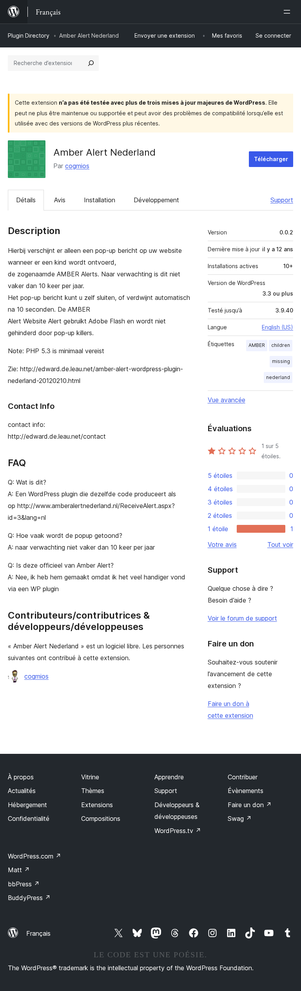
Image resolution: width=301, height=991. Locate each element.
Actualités (22, 791)
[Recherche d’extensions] (91, 63)
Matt (19, 870)
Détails (26, 200)
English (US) (277, 327)
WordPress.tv (177, 831)
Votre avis (222, 544)
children (280, 345)
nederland (278, 377)
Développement (156, 200)
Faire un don (250, 805)
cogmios (77, 166)
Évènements (245, 791)
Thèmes (92, 791)
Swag (240, 818)
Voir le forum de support (242, 618)
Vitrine (90, 777)
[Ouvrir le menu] (288, 12)
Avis (59, 200)
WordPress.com (34, 856)
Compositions (100, 818)
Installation (99, 200)
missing (281, 361)
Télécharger (271, 159)
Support (281, 200)
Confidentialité (28, 818)
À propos (21, 777)
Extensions (97, 805)
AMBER (256, 345)
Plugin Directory (28, 35)
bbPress (24, 884)
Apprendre (169, 777)
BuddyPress (29, 898)
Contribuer (242, 777)
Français (38, 933)
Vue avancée (226, 400)
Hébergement (27, 805)
